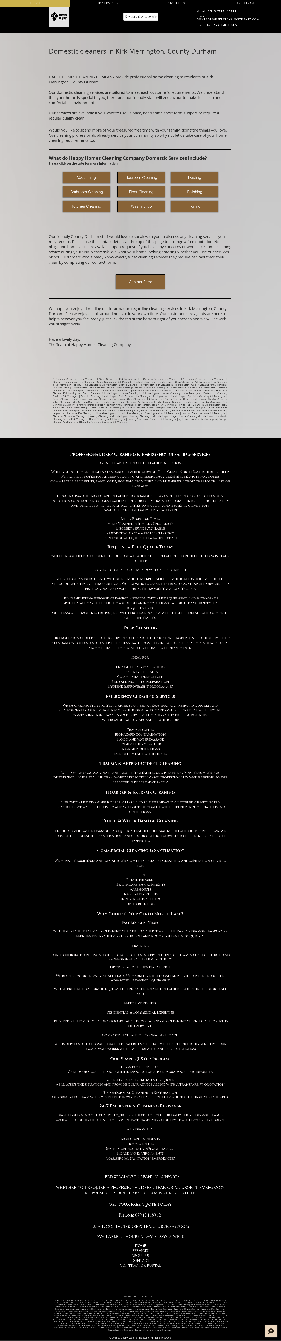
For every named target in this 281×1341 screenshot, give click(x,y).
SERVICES (141, 1251)
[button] (140, 17)
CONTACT (140, 1260)
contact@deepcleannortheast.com (147, 1226)
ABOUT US (140, 1256)
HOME (140, 1246)
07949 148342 (148, 1215)
